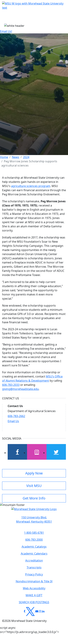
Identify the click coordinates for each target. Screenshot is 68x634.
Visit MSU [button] (34, 485)
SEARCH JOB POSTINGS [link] (34, 602)
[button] (34, 511)
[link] (34, 519)
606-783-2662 (16, 416)
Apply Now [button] (34, 473)
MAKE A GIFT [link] (34, 595)
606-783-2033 (11, 385)
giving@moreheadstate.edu (20, 389)
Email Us (13, 421)
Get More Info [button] (34, 498)
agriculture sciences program (30, 186)
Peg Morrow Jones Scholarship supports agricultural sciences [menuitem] (29, 163)
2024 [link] (26, 157)
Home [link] (4, 157)
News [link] (15, 157)
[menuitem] (4, 157)
